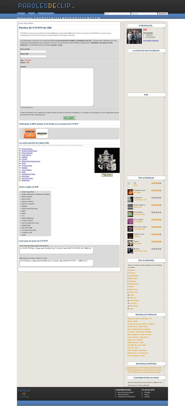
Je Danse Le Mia (27, 232)
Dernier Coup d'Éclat (28, 192)
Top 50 (31, 14)
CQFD (24, 163)
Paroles (23, 67)
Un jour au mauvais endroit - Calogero (141, 324)
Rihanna (132, 270)
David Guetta (133, 284)
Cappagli (129, 368)
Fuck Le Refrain (26, 170)
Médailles (24, 168)
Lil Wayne (132, 281)
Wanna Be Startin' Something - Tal (139, 319)
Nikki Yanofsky (155, 370)
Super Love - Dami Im (135, 340)
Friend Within (132, 372)
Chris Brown (134, 300)
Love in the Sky (139, 214)
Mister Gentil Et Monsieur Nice (31, 161)
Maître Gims (133, 278)
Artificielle (24, 157)
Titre (22, 60)
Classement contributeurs (126, 397)
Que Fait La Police (27, 178)
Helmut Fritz (133, 292)
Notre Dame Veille (27, 228)
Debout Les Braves (27, 201)
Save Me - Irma (132, 348)
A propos (147, 392)
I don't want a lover (140, 251)
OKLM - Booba (132, 321)
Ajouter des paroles (46, 14)
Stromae (132, 273)
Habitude (24, 206)
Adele (132, 295)
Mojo (135, 185)
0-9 (98, 18)
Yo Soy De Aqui (139, 229)
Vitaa (131, 309)
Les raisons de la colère (29, 230)
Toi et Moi (137, 192)
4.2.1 (23, 216)
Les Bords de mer (140, 200)
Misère (24, 211)
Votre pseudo (25, 49)
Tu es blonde (138, 222)
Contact (147, 397)
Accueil (21, 14)
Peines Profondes (27, 153)
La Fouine (133, 303)
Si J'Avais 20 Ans (27, 165)
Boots (147, 370)
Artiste (22, 62)
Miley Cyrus (133, 289)
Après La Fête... (26, 199)
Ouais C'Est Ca (26, 155)
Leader (24, 235)
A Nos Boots (25, 176)
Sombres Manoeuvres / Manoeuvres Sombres (36, 194)
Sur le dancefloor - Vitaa (136, 356)
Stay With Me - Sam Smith (136, 345)
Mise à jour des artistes (126, 392)
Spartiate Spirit (26, 225)
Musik (23, 172)
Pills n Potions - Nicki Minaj (137, 350)
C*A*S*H (24, 159)
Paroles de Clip (46, 8)
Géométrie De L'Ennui (28, 174)
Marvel (24, 213)
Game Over (138, 207)
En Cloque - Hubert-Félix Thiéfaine (139, 332)
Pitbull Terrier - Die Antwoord (137, 353)
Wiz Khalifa (134, 306)
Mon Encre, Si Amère (28, 204)
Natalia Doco (139, 370)
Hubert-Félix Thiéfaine (141, 368)
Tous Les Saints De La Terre (30, 223)
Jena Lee (133, 298)
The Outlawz (142, 372)
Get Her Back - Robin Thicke (137, 327)
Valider (68, 118)
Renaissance (26, 180)
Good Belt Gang (153, 372)
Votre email (24, 54)
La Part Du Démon (27, 220)
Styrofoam (137, 244)
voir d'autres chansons (151, 40)
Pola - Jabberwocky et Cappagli (138, 329)
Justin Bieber (134, 276)
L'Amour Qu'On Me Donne (30, 208)
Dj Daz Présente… (27, 149)
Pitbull (131, 287)
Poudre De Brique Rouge (29, 151)
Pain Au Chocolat (27, 196)
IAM (145, 30)
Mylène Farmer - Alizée (135, 342)
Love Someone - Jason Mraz (137, 337)
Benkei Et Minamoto (28, 218)
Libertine (137, 236)
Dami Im (153, 368)
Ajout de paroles (123, 394)
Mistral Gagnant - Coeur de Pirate (139, 334)
